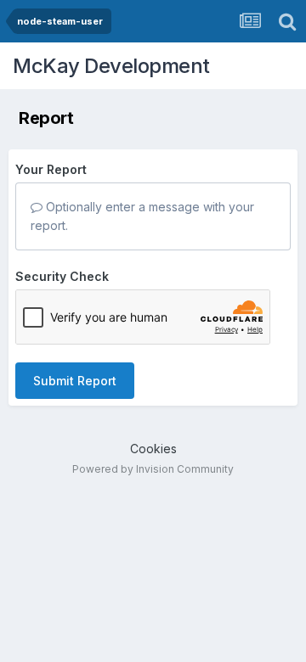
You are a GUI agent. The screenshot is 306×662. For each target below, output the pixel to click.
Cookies (153, 448)
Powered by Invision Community (153, 469)
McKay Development (111, 65)
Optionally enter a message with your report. (142, 216)
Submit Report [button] (74, 380)
